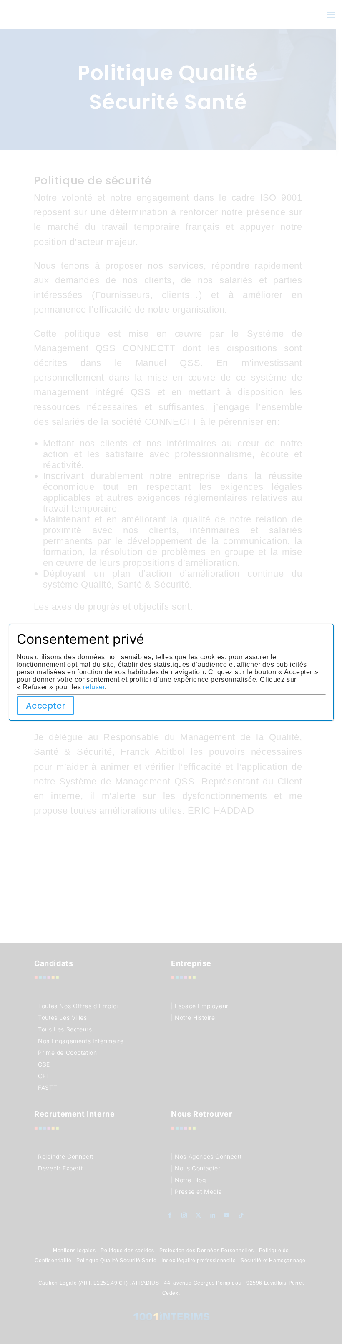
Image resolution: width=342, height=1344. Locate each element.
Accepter (45, 705)
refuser (94, 687)
